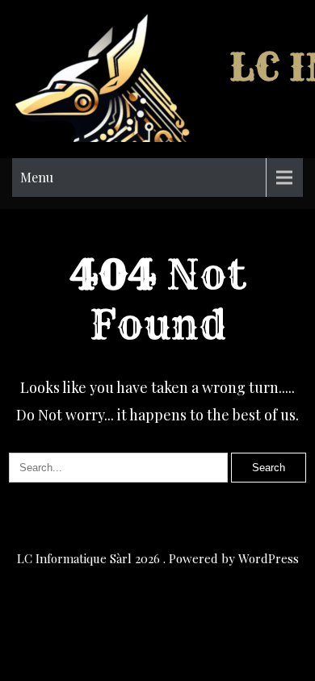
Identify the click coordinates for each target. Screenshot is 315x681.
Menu (36, 177)
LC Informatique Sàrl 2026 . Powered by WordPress (158, 558)
